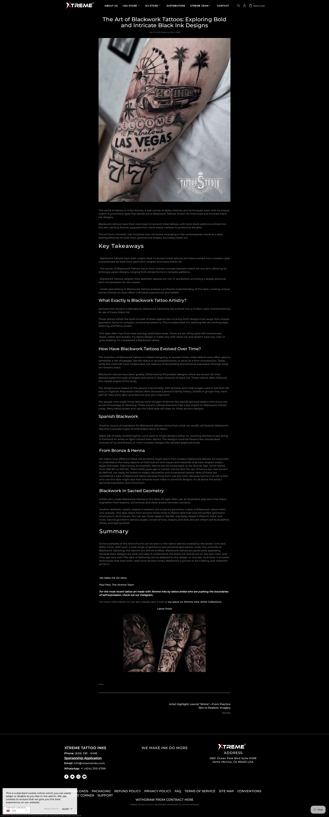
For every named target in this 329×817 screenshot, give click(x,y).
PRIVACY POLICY (157, 791)
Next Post (226, 713)
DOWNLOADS (77, 791)
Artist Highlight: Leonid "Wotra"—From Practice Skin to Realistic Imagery (199, 705)
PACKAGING (101, 791)
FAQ (178, 791)
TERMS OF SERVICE (200, 791)
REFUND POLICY (127, 791)
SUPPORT (105, 795)
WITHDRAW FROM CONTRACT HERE (164, 800)
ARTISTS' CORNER (80, 795)
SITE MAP (226, 791)
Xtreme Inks (79, 5)
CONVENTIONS (249, 791)
